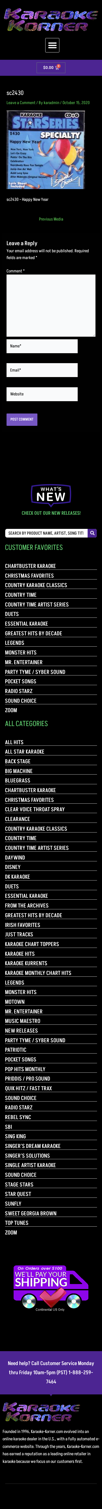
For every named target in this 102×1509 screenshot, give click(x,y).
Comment (16, 271)
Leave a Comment (21, 103)
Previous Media (51, 219)
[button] (52, 45)
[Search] (92, 533)
